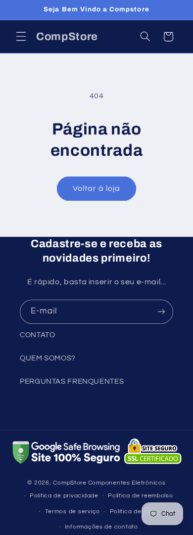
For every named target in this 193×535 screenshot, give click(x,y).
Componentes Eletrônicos (127, 483)
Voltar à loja (97, 188)
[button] (20, 36)
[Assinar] (161, 312)
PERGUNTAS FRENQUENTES (72, 381)
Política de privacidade (64, 495)
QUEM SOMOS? (48, 358)
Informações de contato (101, 527)
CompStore (70, 483)
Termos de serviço (72, 511)
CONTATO (37, 335)
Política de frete (134, 511)
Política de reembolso (140, 495)
